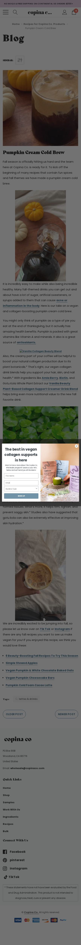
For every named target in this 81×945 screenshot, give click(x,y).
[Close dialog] (76, 446)
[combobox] (20, 488)
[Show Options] (36, 488)
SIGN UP (21, 496)
